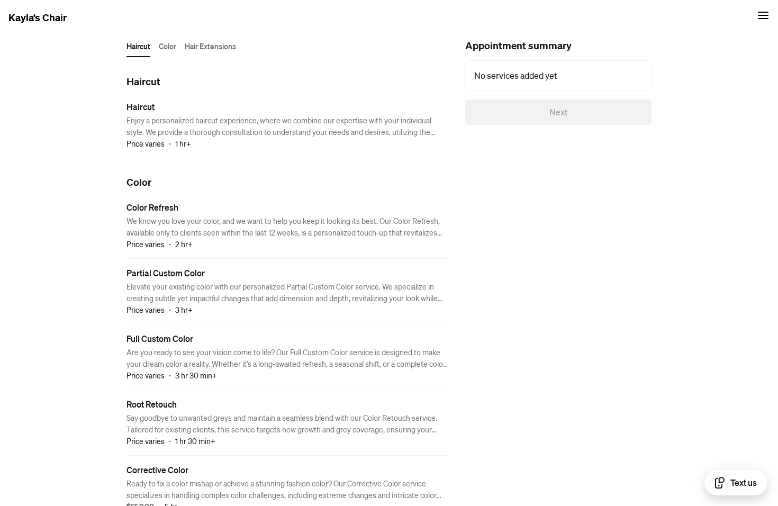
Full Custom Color (159, 338)
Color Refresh (152, 207)
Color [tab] (167, 46)
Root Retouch (151, 404)
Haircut (140, 106)
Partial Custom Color (165, 272)
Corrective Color (157, 469)
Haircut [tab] (138, 46)
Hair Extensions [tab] (210, 46)
